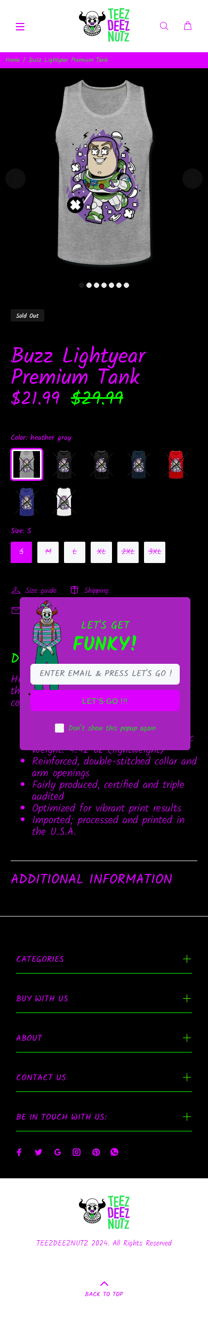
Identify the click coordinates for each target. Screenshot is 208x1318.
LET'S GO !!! (104, 701)
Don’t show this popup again (112, 728)
